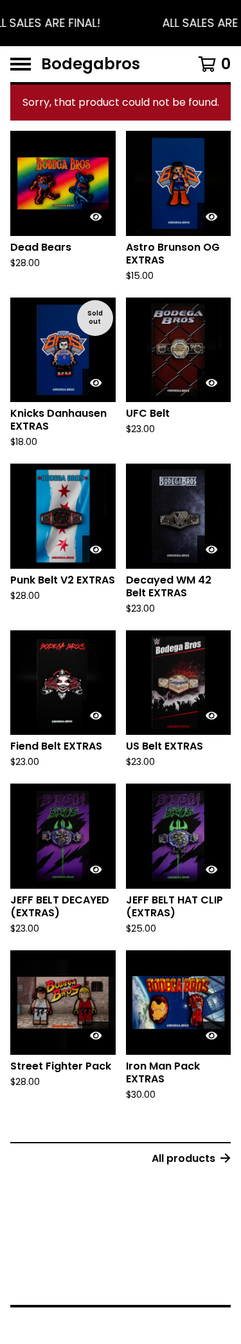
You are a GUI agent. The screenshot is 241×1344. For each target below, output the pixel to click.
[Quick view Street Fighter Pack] (96, 1035)
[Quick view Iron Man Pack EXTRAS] (211, 1035)
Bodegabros (90, 64)
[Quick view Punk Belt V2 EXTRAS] (96, 549)
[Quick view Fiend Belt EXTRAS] (96, 715)
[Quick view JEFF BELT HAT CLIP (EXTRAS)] (211, 869)
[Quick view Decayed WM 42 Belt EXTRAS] (211, 549)
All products (183, 1158)
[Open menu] (20, 64)
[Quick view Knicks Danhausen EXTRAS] (96, 383)
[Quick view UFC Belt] (211, 383)
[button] (120, 23)
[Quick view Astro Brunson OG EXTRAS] (211, 217)
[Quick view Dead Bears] (96, 217)
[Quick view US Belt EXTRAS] (211, 715)
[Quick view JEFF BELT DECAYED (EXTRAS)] (96, 869)
